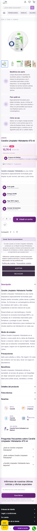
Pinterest (17, 232)
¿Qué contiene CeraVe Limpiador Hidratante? (15, 456)
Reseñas (4, 399)
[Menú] (4, 13)
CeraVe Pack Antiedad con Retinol (19, 429)
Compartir (10, 232)
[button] (3, 219)
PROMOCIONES (13, 13)
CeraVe (4, 138)
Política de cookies (8, 263)
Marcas (23, 13)
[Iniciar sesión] (25, 2)
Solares (32, 13)
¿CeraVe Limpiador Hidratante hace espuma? (16, 464)
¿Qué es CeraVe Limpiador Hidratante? (13, 449)
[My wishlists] (29, 2)
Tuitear (14, 232)
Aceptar (18, 268)
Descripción (6, 284)
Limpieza (30, 409)
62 (28, 420)
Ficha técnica (6, 393)
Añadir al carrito (24, 219)
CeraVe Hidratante (13, 419)
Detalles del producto (10, 387)
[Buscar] (32, 8)
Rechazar (18, 274)
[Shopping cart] (34, 2)
